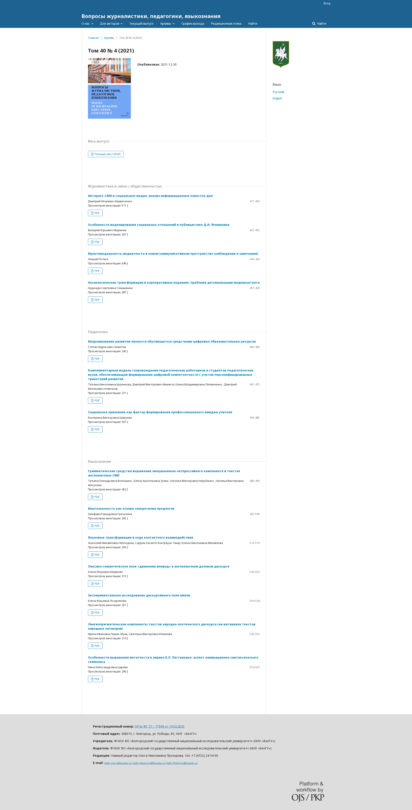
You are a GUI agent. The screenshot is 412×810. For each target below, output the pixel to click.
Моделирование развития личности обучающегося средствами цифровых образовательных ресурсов (172, 341)
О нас (86, 23)
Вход (327, 3)
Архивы (166, 23)
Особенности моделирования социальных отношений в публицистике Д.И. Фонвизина (158, 225)
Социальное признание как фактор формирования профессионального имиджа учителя (160, 412)
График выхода (192, 23)
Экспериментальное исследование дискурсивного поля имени (139, 595)
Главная (93, 38)
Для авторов (110, 23)
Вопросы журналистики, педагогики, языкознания (151, 15)
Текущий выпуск (141, 23)
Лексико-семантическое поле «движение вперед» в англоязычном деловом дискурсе (159, 566)
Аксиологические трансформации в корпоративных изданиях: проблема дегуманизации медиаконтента (174, 282)
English (277, 98)
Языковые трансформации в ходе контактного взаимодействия (140, 537)
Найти (252, 23)
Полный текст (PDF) (107, 154)
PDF (97, 213)
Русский (278, 92)
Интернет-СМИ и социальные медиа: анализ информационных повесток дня (150, 196)
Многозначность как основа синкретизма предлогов (131, 508)
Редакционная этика (226, 23)
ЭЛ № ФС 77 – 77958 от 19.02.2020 (159, 726)
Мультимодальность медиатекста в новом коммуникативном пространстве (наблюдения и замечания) (173, 254)
